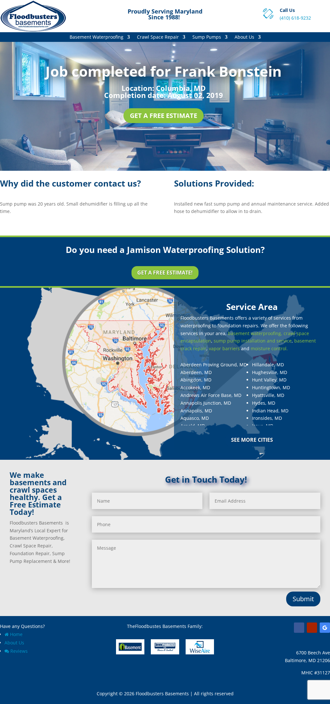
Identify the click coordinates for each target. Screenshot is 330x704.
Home (16, 634)
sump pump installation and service (253, 341)
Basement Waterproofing (96, 37)
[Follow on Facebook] (299, 627)
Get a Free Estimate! (165, 272)
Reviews (19, 651)
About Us (244, 37)
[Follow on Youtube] (312, 627)
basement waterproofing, (255, 333)
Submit (303, 598)
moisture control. (269, 348)
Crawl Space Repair (158, 37)
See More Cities (252, 439)
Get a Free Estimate (163, 115)
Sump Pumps (206, 37)
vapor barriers (224, 348)
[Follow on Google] (325, 627)
